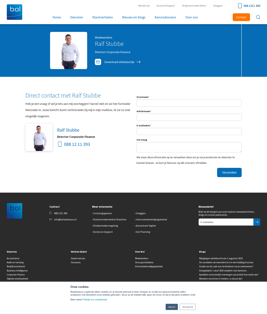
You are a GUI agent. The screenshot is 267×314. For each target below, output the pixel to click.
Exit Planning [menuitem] (143, 231)
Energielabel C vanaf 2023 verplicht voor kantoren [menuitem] (223, 270)
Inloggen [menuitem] (218, 5)
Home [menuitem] (57, 17)
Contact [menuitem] (241, 17)
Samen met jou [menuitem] (78, 258)
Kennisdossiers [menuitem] (165, 17)
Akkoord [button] (171, 306)
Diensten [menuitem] (76, 17)
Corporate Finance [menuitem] (16, 274)
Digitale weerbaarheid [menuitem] (17, 278)
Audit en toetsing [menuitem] (15, 262)
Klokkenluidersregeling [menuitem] (105, 225)
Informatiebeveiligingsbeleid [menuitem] (151, 219)
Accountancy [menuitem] (13, 258)
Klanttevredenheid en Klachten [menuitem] (109, 219)
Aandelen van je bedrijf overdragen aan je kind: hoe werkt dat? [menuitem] (229, 274)
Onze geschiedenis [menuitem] (144, 262)
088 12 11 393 (77, 144)
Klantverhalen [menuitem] (102, 17)
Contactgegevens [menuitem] (102, 213)
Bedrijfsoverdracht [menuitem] (16, 266)
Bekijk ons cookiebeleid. (96, 299)
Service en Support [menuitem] (103, 231)
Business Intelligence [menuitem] (17, 270)
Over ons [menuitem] (191, 17)
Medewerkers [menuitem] (141, 258)
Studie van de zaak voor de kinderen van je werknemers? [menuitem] (226, 266)
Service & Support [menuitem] (166, 5)
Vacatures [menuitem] (76, 262)
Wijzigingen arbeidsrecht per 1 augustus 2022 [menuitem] (221, 258)
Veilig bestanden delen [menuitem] (194, 5)
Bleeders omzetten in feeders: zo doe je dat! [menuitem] (220, 278)
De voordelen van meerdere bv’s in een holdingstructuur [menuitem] (226, 262)
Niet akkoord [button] (187, 306)
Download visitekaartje (119, 62)
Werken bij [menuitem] (144, 5)
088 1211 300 (252, 6)
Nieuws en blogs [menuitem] (133, 17)
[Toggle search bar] (258, 17)
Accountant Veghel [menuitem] (146, 225)
